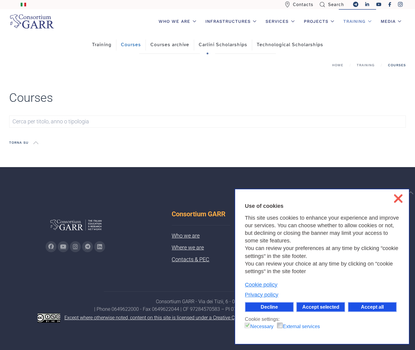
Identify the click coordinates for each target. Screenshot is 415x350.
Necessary (261, 326)
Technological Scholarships (290, 45)
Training (101, 45)
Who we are (186, 235)
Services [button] (277, 21)
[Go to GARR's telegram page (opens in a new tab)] (87, 246)
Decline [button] (269, 307)
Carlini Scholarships (223, 45)
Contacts (303, 4)
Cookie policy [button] (261, 285)
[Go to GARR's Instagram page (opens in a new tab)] (51, 246)
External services (301, 326)
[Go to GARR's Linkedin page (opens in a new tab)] (99, 246)
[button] (36, 143)
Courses (131, 45)
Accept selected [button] (320, 307)
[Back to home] (32, 21)
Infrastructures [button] (228, 21)
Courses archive (169, 45)
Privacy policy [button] (261, 295)
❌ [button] (398, 198)
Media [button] (388, 21)
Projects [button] (316, 21)
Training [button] (354, 21)
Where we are (188, 247)
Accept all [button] (372, 307)
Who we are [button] (174, 21)
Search (336, 4)
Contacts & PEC (190, 259)
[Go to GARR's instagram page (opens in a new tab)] (75, 246)
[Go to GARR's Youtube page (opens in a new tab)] (63, 246)
